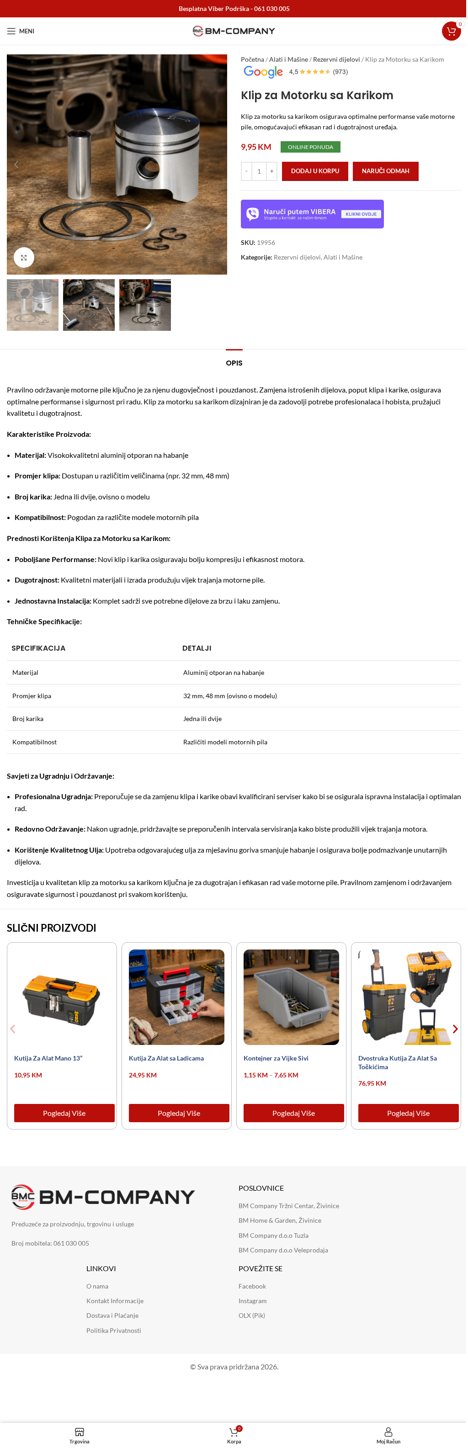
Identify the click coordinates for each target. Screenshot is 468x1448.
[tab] (234, 362)
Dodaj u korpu (315, 171)
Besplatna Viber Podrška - (234, 8)
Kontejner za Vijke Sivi (276, 1058)
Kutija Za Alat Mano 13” (48, 1058)
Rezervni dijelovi (336, 59)
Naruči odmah (386, 171)
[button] (16, 164)
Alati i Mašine (288, 59)
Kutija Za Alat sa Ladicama (166, 1058)
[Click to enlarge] (24, 257)
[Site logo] (234, 30)
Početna (252, 59)
